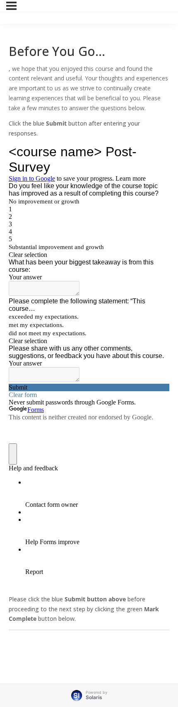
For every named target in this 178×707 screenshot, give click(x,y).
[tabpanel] (89, 344)
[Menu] (11, 6)
